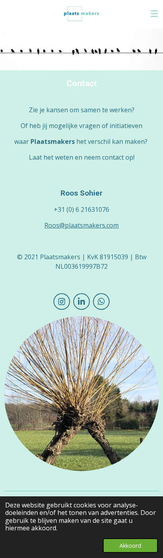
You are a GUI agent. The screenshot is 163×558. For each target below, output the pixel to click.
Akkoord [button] (130, 545)
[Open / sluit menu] (154, 14)
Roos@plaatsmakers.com (81, 225)
